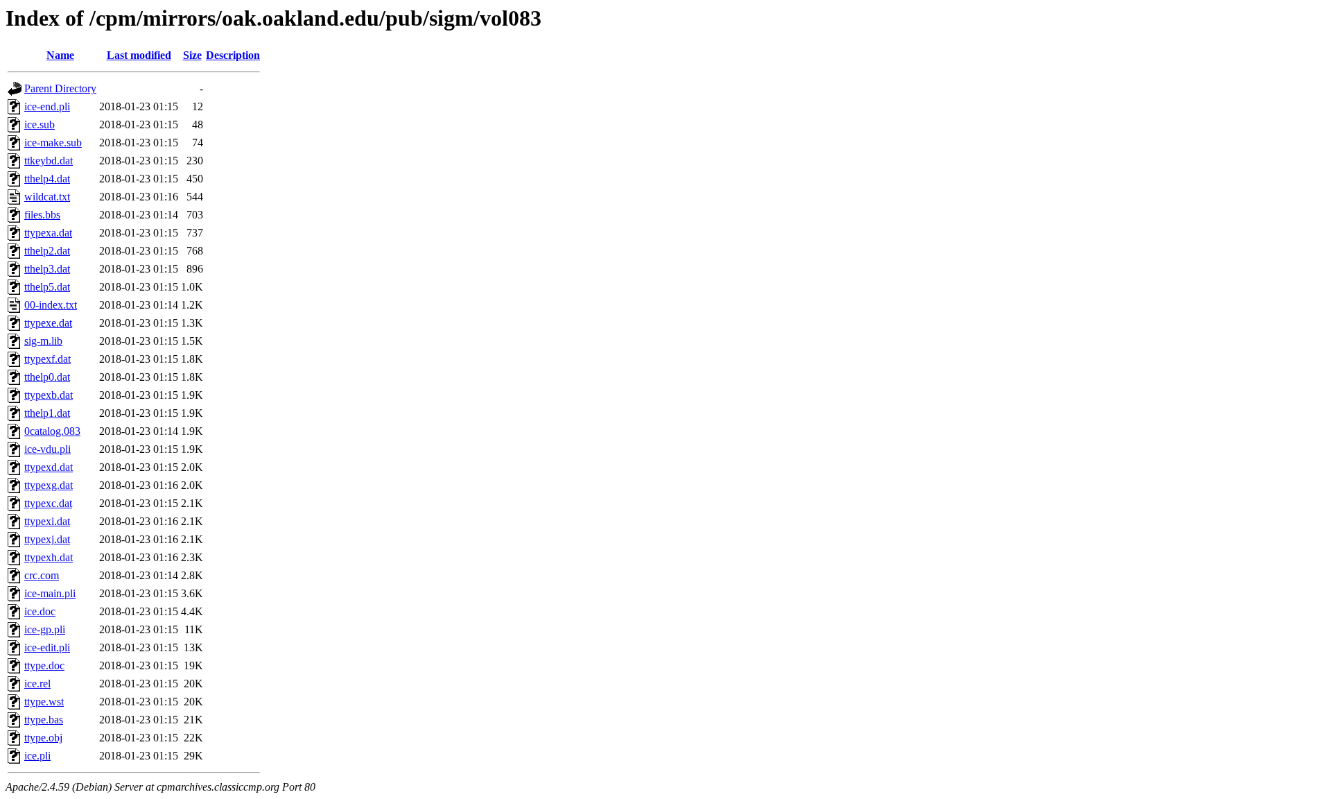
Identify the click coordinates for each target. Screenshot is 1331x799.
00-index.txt (50, 305)
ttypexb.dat (48, 395)
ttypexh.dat (48, 557)
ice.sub (39, 124)
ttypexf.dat (47, 359)
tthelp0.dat (47, 377)
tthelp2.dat (47, 251)
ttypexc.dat (48, 503)
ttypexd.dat (48, 467)
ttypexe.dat (48, 323)
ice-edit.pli (47, 647)
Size (192, 55)
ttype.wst (44, 701)
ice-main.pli (50, 593)
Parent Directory (60, 88)
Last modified (139, 55)
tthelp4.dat (47, 178)
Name (60, 55)
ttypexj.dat (47, 539)
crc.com (41, 575)
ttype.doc (44, 665)
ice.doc (39, 611)
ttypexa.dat (48, 233)
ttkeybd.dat (48, 160)
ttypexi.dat (47, 521)
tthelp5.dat (47, 287)
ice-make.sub (53, 142)
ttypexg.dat (48, 485)
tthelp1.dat (47, 413)
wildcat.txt (47, 197)
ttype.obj (43, 738)
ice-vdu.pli (47, 449)
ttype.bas (43, 719)
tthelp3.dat (47, 269)
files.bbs (42, 215)
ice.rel (37, 683)
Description (233, 55)
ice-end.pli (47, 106)
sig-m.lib (43, 341)
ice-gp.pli (44, 629)
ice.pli (37, 756)
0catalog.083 (52, 431)
